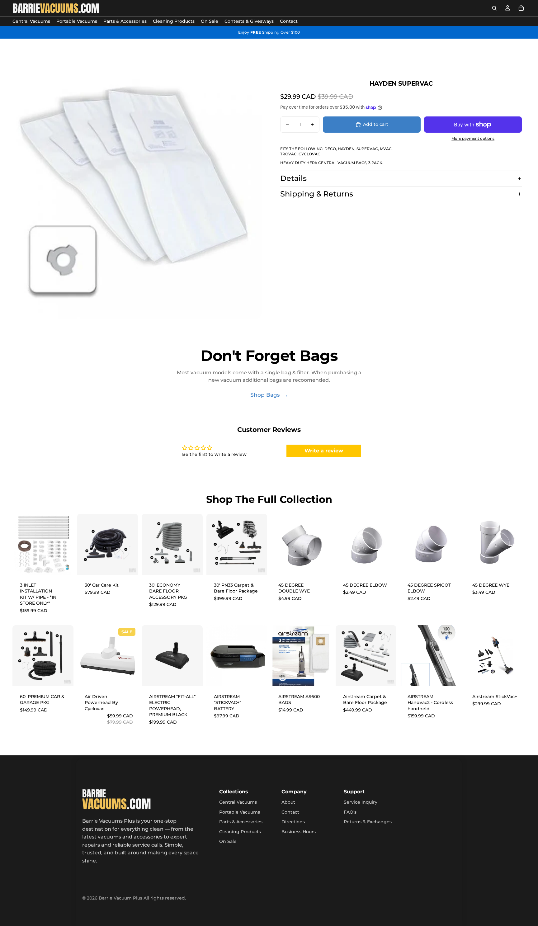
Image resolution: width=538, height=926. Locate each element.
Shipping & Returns (316, 193)
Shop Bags (265, 395)
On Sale (228, 841)
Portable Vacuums (239, 812)
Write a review (323, 451)
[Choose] (386, 676)
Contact (290, 812)
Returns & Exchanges (368, 821)
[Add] (63, 565)
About (288, 802)
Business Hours (298, 831)
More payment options (472, 138)
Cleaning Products (240, 831)
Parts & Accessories (240, 821)
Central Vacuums (238, 802)
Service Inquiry (360, 802)
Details (293, 178)
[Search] (494, 8)
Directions (293, 821)
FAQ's (350, 812)
